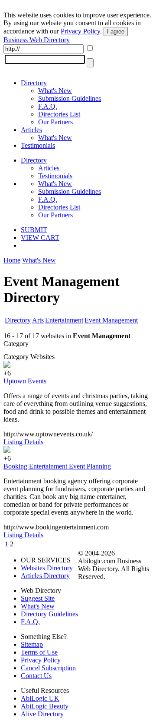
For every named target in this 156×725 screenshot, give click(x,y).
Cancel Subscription (48, 668)
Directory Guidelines (49, 614)
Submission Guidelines (69, 98)
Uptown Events (24, 381)
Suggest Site (38, 598)
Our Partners (55, 122)
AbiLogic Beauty (44, 706)
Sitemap (32, 644)
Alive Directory (42, 714)
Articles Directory (45, 575)
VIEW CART (40, 237)
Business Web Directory (36, 39)
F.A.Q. (47, 106)
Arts (38, 320)
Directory (34, 82)
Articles (31, 129)
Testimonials (38, 145)
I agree (115, 31)
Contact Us (36, 675)
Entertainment (64, 320)
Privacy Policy (80, 31)
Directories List (59, 114)
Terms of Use (39, 652)
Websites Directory (47, 568)
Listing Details (23, 442)
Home (11, 260)
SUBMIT (34, 229)
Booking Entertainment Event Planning (57, 466)
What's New (55, 90)
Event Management (111, 320)
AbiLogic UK (40, 698)
